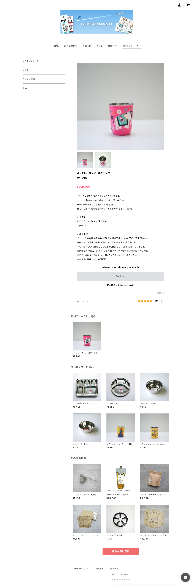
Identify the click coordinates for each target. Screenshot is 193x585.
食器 (25, 88)
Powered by (117, 579)
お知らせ (86, 46)
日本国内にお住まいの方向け (120, 285)
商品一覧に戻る (120, 551)
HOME (55, 46)
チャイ (99, 46)
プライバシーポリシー (82, 569)
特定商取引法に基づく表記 (107, 569)
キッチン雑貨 (29, 79)
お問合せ (112, 46)
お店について (70, 46)
